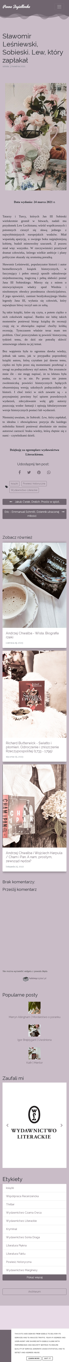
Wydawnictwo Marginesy (22, 1270)
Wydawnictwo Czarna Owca (24, 1212)
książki (14, 483)
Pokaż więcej (35, 1277)
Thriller (10, 1204)
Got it (47, 1358)
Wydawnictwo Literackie (24, 490)
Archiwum (34, 1291)
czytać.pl (37, 978)
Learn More (34, 1358)
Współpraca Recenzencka (22, 1196)
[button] (7, 1125)
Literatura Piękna (16, 1245)
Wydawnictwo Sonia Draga (23, 1237)
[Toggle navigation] (59, 6)
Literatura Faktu (15, 1253)
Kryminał (11, 1229)
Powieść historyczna (34, 483)
